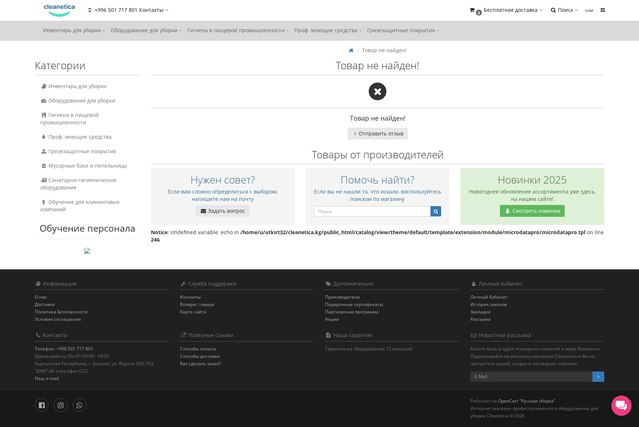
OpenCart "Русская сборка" (526, 401)
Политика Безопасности (61, 312)
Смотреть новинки (535, 210)
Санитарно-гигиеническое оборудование (78, 183)
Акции (332, 319)
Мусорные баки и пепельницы (87, 165)
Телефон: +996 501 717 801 (64, 349)
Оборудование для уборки (145, 30)
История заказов (488, 304)
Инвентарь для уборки (72, 30)
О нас (41, 297)
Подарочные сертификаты (354, 304)
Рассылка (480, 319)
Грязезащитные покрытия (401, 30)
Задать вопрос (226, 210)
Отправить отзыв (381, 133)
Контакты (190, 297)
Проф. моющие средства (326, 30)
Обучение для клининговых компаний (79, 205)
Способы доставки (200, 356)
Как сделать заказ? (200, 363)
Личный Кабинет (489, 297)
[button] (505, 10)
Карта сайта (193, 312)
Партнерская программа (352, 312)
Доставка (45, 304)
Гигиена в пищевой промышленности (236, 30)
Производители (342, 297)
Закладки (480, 312)
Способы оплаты (198, 349)
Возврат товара (197, 304)
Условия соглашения (58, 319)
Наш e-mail (47, 378)
